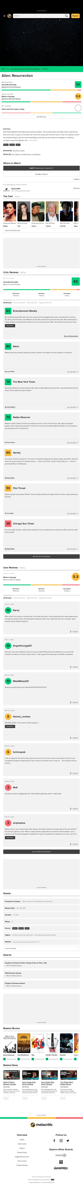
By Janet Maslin (10, 407)
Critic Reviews (10, 272)
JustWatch (76, 179)
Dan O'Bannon (16, 154)
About (22, 1140)
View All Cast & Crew (12, 230)
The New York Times (20, 382)
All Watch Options (41, 174)
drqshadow (16, 823)
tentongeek (16, 752)
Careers (22, 1148)
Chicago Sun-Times (20, 524)
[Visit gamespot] (61, 1157)
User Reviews (10, 567)
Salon (12, 346)
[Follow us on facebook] (54, 1142)
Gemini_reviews (18, 717)
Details (7, 893)
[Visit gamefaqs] (61, 1169)
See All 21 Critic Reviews (41, 556)
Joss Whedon (36, 154)
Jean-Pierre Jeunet (18, 151)
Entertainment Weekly (21, 311)
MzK (12, 788)
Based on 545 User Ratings (11, 99)
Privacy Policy (22, 1152)
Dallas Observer (18, 417)
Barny (13, 610)
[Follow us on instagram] (61, 1142)
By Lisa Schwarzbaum (71, 336)
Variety (13, 453)
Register (75, 16)
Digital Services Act (22, 1157)
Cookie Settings (22, 1165)
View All (17, 196)
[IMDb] (52, 1180)
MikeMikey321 (17, 681)
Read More (10, 326)
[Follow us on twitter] (68, 1142)
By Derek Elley (9, 478)
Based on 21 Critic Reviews (11, 87)
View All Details (10, 948)
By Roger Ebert (10, 549)
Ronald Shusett (26, 154)
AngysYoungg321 (19, 646)
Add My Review (41, 117)
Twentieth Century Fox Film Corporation (25, 69)
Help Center (22, 1144)
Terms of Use (22, 1161)
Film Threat (16, 488)
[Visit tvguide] (61, 1163)
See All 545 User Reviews (41, 852)
